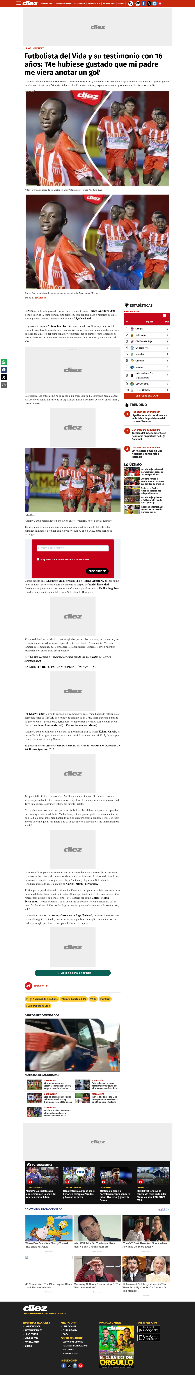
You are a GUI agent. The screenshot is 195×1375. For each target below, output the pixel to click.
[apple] (154, 1338)
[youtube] (80, 1365)
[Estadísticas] (137, 3)
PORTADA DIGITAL (110, 1322)
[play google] (154, 1329)
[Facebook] (63, 1365)
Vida (93, 999)
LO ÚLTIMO (133, 465)
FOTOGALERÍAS (42, 1164)
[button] (4, 362)
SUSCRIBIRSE (97, 571)
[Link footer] (35, 1307)
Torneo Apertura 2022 (74, 999)
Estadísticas (141, 305)
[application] (72, 1045)
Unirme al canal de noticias (76, 973)
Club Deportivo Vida (39, 1005)
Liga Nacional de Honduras (43, 999)
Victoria (106, 999)
